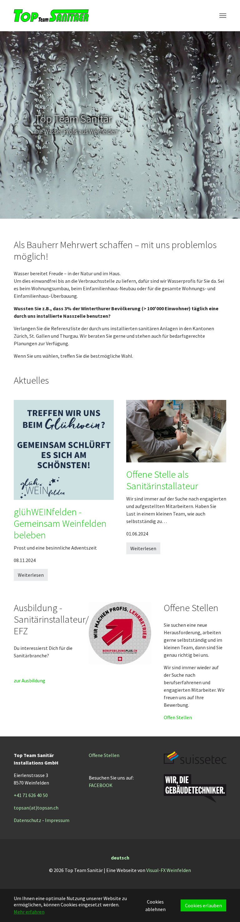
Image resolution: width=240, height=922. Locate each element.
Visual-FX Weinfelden (168, 870)
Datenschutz (27, 820)
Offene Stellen (104, 755)
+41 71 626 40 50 (31, 795)
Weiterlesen (31, 575)
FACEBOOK (100, 785)
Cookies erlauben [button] (203, 905)
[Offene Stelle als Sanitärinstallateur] (176, 430)
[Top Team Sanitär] (51, 15)
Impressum (57, 820)
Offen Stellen (178, 717)
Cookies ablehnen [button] (155, 905)
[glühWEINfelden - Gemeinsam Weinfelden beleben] (64, 449)
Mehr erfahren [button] (29, 912)
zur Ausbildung (29, 680)
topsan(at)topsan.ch (36, 808)
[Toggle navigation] (222, 15)
